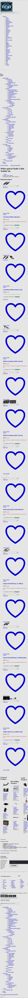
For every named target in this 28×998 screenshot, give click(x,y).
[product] (15, 698)
